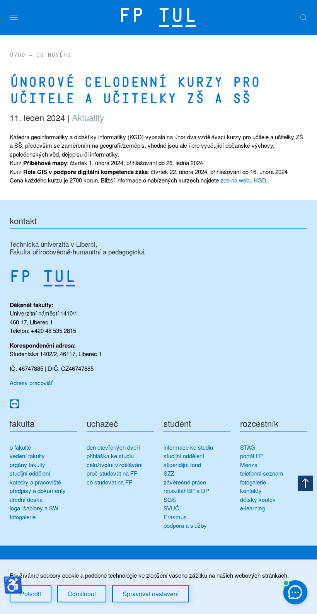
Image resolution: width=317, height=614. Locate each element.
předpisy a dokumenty (38, 490)
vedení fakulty (27, 456)
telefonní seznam (261, 473)
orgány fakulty (27, 464)
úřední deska (26, 499)
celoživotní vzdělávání (115, 464)
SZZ (169, 473)
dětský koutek (258, 499)
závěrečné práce (185, 482)
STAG (247, 447)
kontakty (251, 490)
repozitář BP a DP (187, 490)
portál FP (251, 456)
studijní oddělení (30, 473)
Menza (248, 464)
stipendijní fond (182, 464)
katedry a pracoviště (35, 482)
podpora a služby (185, 525)
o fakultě (20, 447)
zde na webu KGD (243, 180)
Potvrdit (30, 593)
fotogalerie (23, 517)
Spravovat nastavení (151, 593)
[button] (13, 17)
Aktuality (88, 117)
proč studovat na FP (112, 473)
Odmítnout (82, 593)
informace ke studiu (188, 447)
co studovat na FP (110, 482)
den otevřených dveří (113, 447)
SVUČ (171, 508)
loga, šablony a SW (34, 508)
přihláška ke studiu (110, 456)
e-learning (252, 508)
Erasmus (175, 517)
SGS (170, 499)
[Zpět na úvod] (158, 17)
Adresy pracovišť (31, 383)
